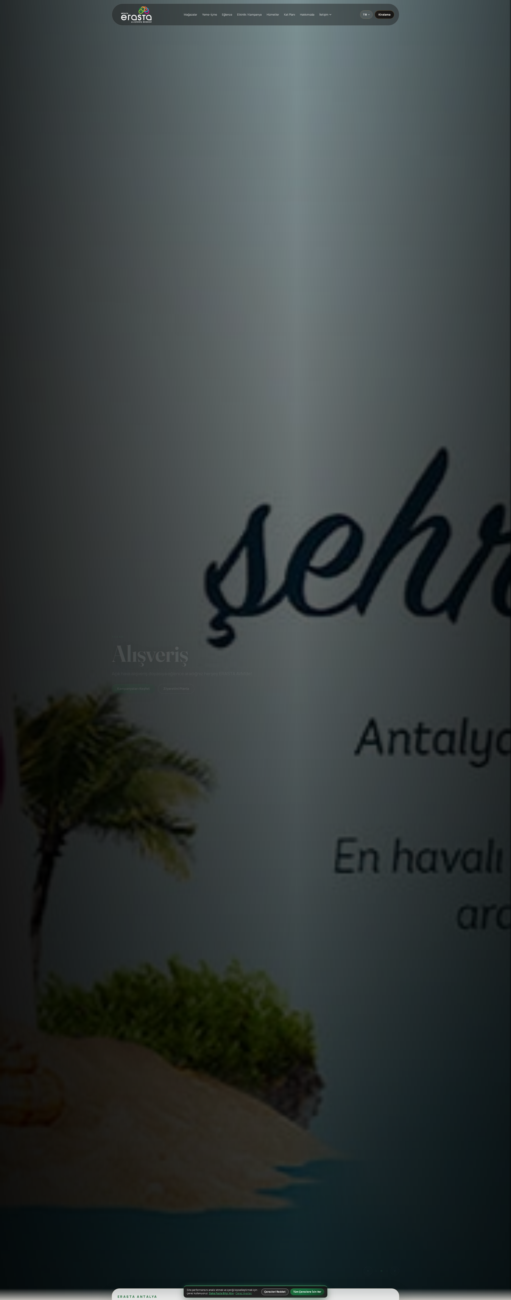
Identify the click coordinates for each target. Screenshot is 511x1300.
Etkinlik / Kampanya (249, 14)
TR (365, 14)
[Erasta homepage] (136, 14)
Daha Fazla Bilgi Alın (221, 1293)
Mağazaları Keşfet (131, 700)
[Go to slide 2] (381, 1271)
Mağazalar (190, 14)
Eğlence (227, 14)
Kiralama (384, 14)
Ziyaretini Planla (172, 700)
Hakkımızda (307, 14)
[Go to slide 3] (387, 1271)
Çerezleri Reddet (275, 1291)
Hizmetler (273, 14)
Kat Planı (289, 14)
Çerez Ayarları (244, 1293)
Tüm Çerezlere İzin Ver (307, 1291)
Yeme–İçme (209, 14)
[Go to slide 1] (376, 1271)
